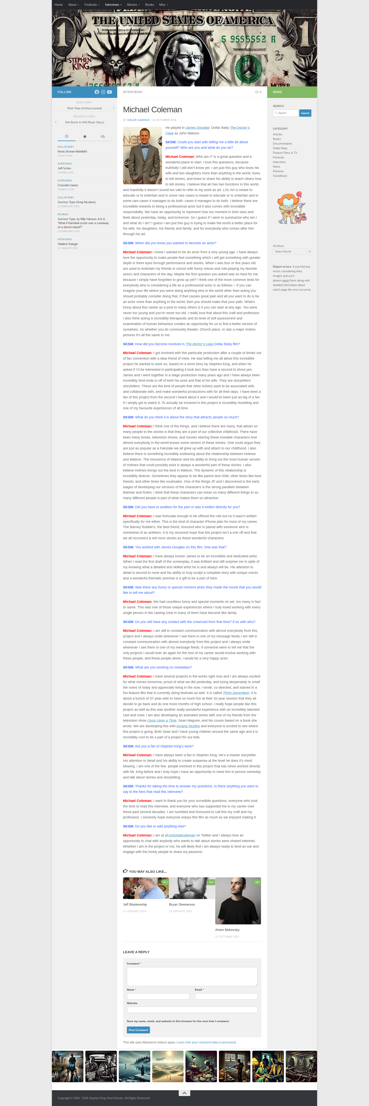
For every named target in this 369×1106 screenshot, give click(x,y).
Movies (132, 4)
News (276, 166)
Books (149, 4)
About (72, 4)
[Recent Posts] (67, 137)
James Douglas (197, 128)
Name (131, 989)
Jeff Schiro (64, 168)
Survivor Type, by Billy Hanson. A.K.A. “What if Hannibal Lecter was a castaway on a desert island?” (83, 223)
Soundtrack (280, 175)
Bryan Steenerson (182, 904)
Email (199, 989)
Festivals (91, 4)
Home (59, 4)
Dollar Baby (66, 147)
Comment (134, 963)
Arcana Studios (188, 726)
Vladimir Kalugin (68, 244)
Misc (162, 4)
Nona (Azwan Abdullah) (72, 151)
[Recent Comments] (102, 137)
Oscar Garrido (138, 120)
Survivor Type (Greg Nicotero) (77, 202)
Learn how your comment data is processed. (207, 1042)
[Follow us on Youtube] (109, 92)
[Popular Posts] (84, 137)
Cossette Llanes (68, 185)
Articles (277, 134)
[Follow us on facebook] (97, 92)
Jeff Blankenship (135, 904)
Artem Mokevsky (227, 930)
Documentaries (282, 143)
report (285, 280)
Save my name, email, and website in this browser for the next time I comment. (178, 1021)
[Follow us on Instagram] (103, 92)
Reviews (63, 214)
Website (132, 1003)
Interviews (112, 4)
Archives (278, 245)
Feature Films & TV (285, 152)
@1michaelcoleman (180, 835)
